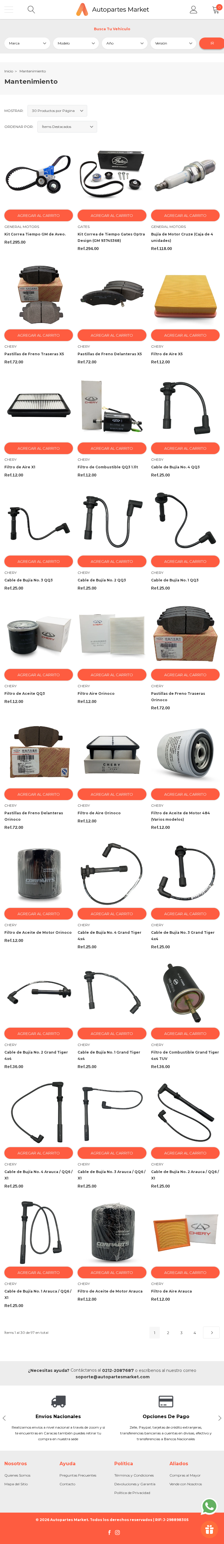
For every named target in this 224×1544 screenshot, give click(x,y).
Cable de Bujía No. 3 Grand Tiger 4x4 (183, 935)
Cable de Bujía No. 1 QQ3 (175, 580)
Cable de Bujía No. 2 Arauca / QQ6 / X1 (185, 1175)
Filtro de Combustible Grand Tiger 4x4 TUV (185, 1055)
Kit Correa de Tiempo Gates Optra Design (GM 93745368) (111, 237)
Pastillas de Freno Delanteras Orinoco (33, 816)
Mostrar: (14, 110)
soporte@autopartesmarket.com (113, 1376)
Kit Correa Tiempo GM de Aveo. (35, 234)
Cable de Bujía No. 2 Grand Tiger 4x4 (36, 1055)
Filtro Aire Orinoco (96, 693)
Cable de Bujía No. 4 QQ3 (175, 467)
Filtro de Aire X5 (167, 354)
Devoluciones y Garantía (134, 1484)
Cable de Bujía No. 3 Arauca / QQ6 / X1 (112, 1175)
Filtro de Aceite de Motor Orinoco (38, 932)
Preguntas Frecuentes (78, 1475)
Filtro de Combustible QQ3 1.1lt (108, 467)
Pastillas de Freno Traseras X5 (34, 354)
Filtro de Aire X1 (19, 467)
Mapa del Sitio (16, 1484)
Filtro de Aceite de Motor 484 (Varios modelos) (180, 816)
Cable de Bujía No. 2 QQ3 (102, 580)
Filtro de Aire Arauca (171, 1291)
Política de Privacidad (132, 1493)
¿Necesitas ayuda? (48, 1370)
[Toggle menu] (8, 9)
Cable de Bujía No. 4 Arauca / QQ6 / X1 (38, 1175)
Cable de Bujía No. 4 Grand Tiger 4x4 (109, 935)
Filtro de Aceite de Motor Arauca (110, 1291)
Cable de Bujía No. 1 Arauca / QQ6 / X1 (37, 1294)
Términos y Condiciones (134, 1475)
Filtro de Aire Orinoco (99, 813)
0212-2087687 (118, 1370)
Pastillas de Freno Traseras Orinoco (178, 696)
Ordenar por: (19, 126)
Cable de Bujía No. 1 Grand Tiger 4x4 (109, 1055)
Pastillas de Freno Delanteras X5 (110, 354)
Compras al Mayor (185, 1475)
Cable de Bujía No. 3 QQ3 (28, 580)
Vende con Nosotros (185, 1484)
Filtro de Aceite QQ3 (24, 693)
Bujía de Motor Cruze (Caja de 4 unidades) (182, 237)
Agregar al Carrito (39, 215)
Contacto (67, 1484)
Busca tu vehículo (112, 29)
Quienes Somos (17, 1475)
